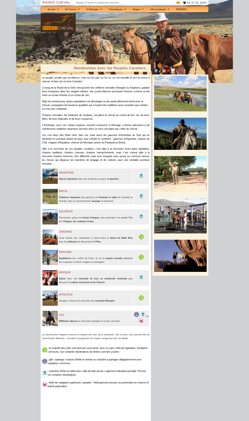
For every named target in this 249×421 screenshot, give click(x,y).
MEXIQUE (65, 272)
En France (70, 9)
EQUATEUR (66, 211)
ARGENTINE (66, 172)
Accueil (51, 9)
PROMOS (181, 9)
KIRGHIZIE (65, 252)
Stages (136, 9)
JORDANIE (65, 231)
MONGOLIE (66, 294)
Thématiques (116, 9)
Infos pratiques (158, 9)
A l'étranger (92, 9)
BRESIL (63, 191)
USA (61, 315)
